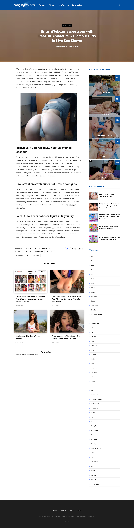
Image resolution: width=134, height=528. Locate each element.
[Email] (7, 79)
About (55, 510)
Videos (93, 466)
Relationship (94, 430)
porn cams (39, 251)
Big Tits (93, 292)
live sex (28, 251)
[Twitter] (7, 74)
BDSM (93, 283)
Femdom (93, 336)
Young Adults (95, 484)
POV (92, 417)
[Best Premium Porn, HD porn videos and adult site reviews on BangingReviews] (24, 5)
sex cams (50, 251)
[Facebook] (72, 248)
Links (79, 510)
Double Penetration (96, 314)
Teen (92, 457)
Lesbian (93, 381)
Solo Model (94, 439)
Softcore (93, 435)
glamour (18, 251)
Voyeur (93, 470)
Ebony (93, 319)
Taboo (93, 453)
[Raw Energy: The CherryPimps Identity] (30, 321)
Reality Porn (94, 426)
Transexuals (94, 462)
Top (67, 521)
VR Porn (93, 475)
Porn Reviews (95, 403)
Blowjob (93, 301)
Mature (93, 386)
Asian (92, 270)
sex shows (19, 255)
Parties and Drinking (96, 399)
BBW (92, 278)
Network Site (94, 395)
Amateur (93, 261)
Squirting (93, 444)
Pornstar (93, 412)
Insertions (94, 368)
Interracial (94, 372)
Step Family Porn (96, 448)
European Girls (95, 323)
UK (27, 255)
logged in (23, 354)
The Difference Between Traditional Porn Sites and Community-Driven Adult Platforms (30, 299)
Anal (92, 265)
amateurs (18, 248)
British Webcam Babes (42, 248)
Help (72, 510)
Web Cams (94, 479)
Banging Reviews (61, 46)
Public (92, 421)
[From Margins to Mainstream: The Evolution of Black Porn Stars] (67, 321)
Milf (92, 390)
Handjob (93, 354)
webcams (36, 255)
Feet (92, 332)
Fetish (92, 341)
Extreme (93, 328)
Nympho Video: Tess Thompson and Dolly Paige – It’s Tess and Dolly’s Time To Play (109, 217)
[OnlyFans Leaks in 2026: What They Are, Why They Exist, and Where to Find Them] (67, 281)
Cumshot (93, 310)
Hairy (92, 350)
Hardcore (93, 359)
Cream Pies (94, 305)
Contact (64, 510)
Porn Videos (94, 408)
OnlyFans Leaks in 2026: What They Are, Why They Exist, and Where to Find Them (66, 299)
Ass (92, 274)
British (28, 248)
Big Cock (93, 287)
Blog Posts (67, 25)
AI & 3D (93, 256)
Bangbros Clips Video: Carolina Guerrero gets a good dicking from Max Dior (109, 206)
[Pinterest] (82, 248)
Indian (92, 363)
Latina (93, 377)
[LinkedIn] (79, 248)
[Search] (119, 5)
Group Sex (94, 345)
